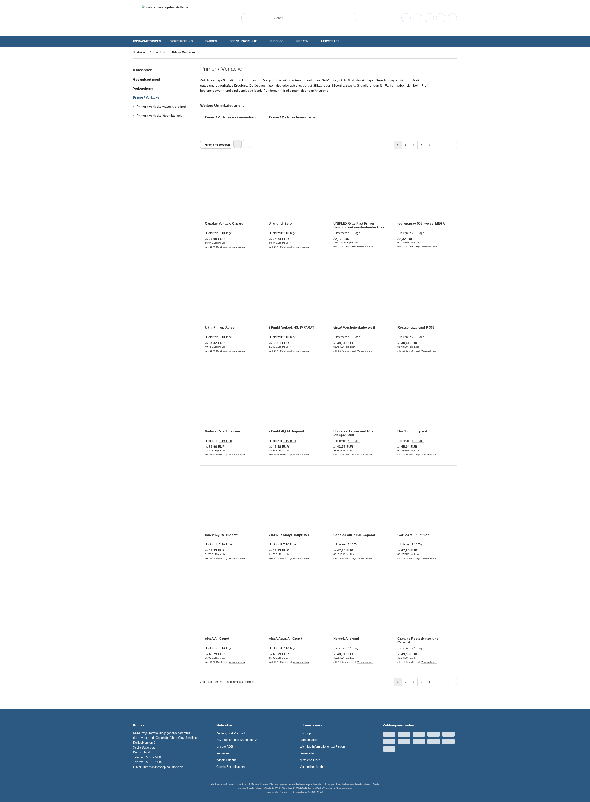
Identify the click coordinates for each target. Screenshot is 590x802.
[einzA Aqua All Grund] (296, 606)
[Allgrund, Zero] (296, 190)
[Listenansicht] (247, 144)
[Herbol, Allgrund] (360, 606)
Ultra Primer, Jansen (220, 327)
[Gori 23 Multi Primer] (424, 502)
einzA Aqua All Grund (285, 638)
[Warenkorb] (440, 17)
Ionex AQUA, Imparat (221, 535)
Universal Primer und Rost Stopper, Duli (354, 433)
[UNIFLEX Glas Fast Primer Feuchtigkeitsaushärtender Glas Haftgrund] (360, 190)
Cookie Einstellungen (230, 766)
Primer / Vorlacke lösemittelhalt (159, 115)
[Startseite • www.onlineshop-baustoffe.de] (165, 7)
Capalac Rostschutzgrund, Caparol (418, 640)
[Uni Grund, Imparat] (424, 398)
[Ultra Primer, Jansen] (232, 294)
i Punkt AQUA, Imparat (286, 431)
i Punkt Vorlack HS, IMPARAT (291, 327)
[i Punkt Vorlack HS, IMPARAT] (296, 294)
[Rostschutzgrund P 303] (424, 294)
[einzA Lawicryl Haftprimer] (296, 502)
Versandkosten (237, 247)
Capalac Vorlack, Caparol (224, 223)
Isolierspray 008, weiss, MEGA (421, 223)
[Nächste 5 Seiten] (437, 145)
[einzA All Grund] (232, 606)
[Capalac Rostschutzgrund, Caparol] (424, 606)
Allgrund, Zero (280, 223)
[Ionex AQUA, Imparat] (232, 502)
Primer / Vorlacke (146, 97)
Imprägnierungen (147, 41)
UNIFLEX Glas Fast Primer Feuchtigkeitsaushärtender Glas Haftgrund (358, 225)
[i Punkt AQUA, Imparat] (296, 398)
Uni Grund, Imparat (412, 431)
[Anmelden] (417, 17)
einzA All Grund (217, 638)
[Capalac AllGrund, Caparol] (360, 502)
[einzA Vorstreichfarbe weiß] (360, 294)
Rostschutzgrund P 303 (416, 327)
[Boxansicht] (237, 144)
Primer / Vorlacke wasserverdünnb (162, 106)
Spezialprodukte (243, 41)
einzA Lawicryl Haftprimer (289, 535)
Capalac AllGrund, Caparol (354, 535)
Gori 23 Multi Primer (413, 535)
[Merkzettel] (429, 17)
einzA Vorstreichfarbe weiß (354, 327)
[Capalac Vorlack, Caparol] (232, 190)
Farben (211, 41)
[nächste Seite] (445, 145)
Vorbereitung (181, 41)
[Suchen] (352, 17)
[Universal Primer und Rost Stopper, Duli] (360, 398)
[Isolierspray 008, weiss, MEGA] (424, 190)
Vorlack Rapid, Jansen (222, 431)
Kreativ (302, 41)
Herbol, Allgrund (346, 638)
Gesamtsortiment (146, 79)
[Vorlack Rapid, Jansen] (232, 398)
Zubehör (277, 41)
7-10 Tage (225, 233)
